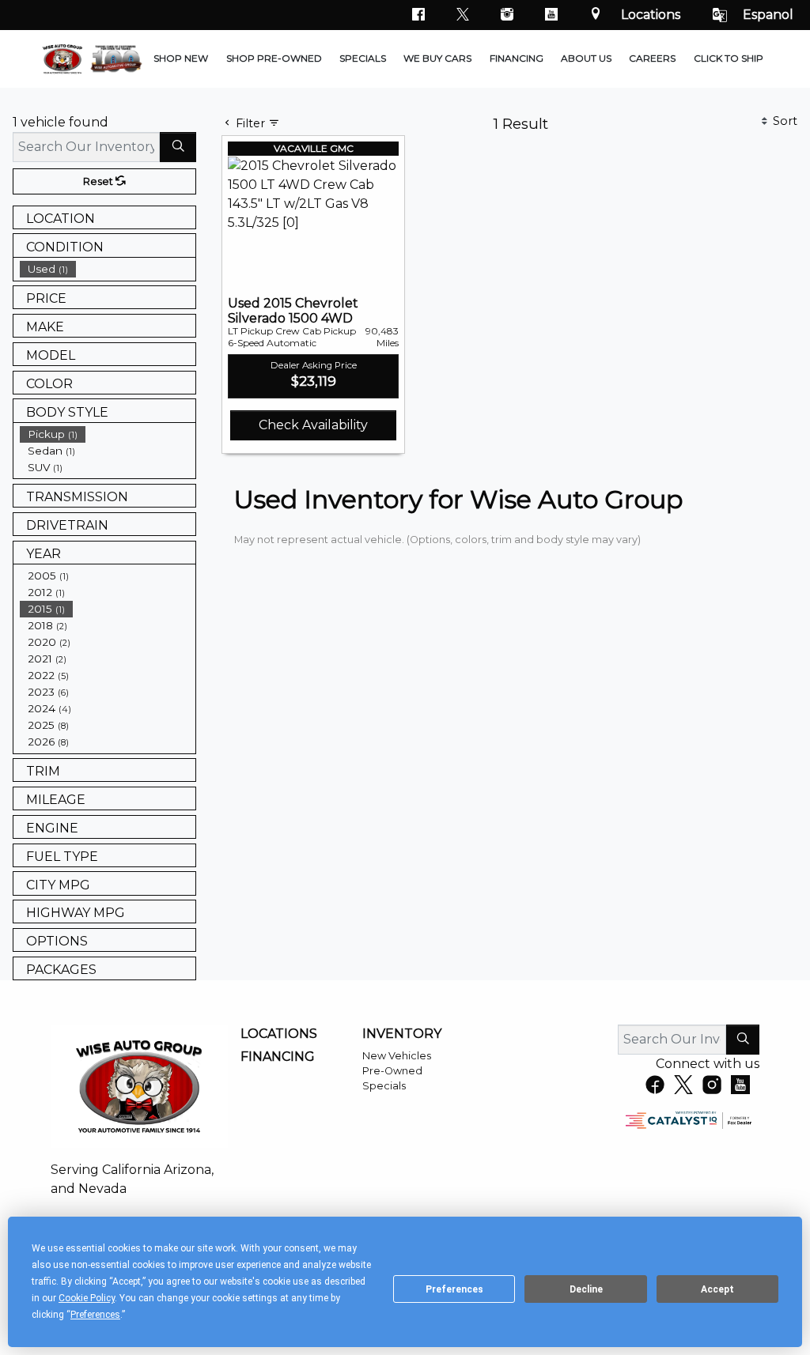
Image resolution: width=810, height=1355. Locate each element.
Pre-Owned (392, 1071)
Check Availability (313, 424)
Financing (277, 1057)
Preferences (454, 1289)
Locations (650, 14)
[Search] (178, 147)
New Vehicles (396, 1056)
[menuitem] (107, 269)
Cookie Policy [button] (87, 1298)
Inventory (401, 1034)
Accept (717, 1289)
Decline (586, 1289)
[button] (181, 59)
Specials (384, 1086)
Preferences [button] (95, 1314)
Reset (99, 181)
